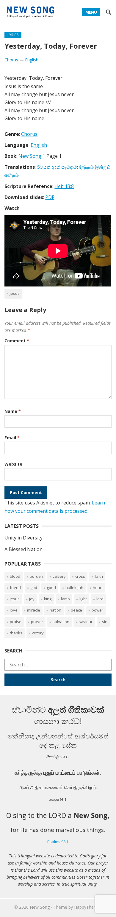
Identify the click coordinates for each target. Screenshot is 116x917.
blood (15, 576)
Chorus (11, 60)
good (51, 587)
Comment (16, 340)
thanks (16, 633)
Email (12, 437)
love (14, 610)
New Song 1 (31, 156)
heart (98, 587)
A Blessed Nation (23, 549)
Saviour (86, 621)
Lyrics (12, 34)
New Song (40, 907)
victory (38, 633)
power (97, 610)
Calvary (59, 576)
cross (80, 576)
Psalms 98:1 (57, 841)
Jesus (15, 293)
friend (15, 587)
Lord (100, 598)
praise (15, 621)
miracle (33, 610)
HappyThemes (88, 907)
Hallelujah (74, 587)
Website (13, 464)
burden (36, 576)
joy (32, 598)
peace (76, 610)
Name (12, 411)
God (33, 587)
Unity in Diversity (23, 537)
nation (55, 610)
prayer (37, 621)
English (31, 60)
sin (104, 621)
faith (99, 576)
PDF (49, 197)
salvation (61, 621)
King (47, 598)
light (83, 598)
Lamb (65, 598)
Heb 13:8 (64, 186)
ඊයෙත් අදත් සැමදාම (57, 167)
